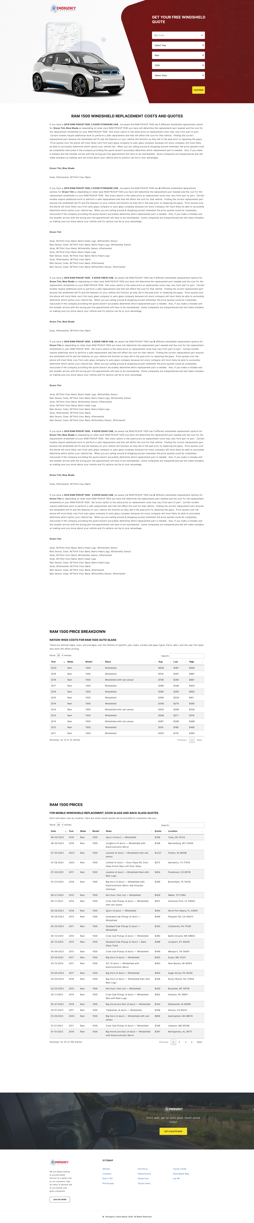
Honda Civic (143, 1178)
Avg (160, 661)
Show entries (60, 655)
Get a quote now (173, 1131)
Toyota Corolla (179, 1169)
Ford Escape (108, 1183)
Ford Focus (143, 1169)
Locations (107, 1174)
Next (199, 1042)
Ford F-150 (108, 1178)
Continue (198, 90)
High (191, 661)
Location (172, 831)
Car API (176, 1178)
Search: (165, 656)
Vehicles (106, 1169)
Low (175, 661)
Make (70, 661)
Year (53, 661)
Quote (158, 831)
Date (53, 831)
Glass (108, 661)
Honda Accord (144, 1174)
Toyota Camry (144, 1183)
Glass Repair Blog (181, 1174)
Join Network (60, 1199)
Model (88, 661)
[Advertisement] (127, 599)
